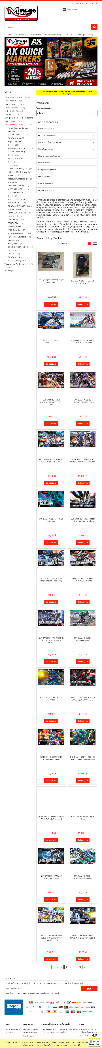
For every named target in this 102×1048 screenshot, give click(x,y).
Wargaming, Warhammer (16, 264)
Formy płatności (48, 1029)
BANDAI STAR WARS (17, 185)
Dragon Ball (13, 216)
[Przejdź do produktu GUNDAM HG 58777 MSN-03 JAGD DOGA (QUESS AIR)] (51, 800)
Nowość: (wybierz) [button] (45, 183)
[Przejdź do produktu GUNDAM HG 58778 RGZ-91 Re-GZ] (82, 800)
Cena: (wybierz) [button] (44, 176)
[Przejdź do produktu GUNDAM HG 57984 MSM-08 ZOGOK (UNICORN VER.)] (82, 681)
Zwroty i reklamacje (12, 1029)
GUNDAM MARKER (16, 138)
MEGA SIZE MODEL (16, 189)
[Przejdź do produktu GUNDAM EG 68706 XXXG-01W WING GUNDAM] (82, 324)
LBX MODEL (13, 219)
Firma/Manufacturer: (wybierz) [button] (50, 142)
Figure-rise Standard (17, 237)
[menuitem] (9, 34)
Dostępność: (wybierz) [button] (47, 169)
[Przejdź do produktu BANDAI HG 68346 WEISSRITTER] (51, 324)
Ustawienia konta (30, 1032)
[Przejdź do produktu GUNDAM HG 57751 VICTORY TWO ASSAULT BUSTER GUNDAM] (51, 622)
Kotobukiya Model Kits (18, 179)
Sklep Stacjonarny (86, 1035)
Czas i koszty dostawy (50, 1032)
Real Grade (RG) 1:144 (17, 148)
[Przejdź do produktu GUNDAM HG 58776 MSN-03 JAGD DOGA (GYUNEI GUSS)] (82, 741)
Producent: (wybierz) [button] (46, 135)
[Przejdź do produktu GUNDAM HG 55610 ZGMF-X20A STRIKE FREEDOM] (51, 443)
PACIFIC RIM (13, 223)
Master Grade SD (15, 134)
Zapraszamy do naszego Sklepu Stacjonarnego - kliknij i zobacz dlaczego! (67, 92)
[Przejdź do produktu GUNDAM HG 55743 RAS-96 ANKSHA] (51, 503)
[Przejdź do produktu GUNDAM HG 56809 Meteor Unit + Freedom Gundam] (82, 503)
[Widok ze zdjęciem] (89, 243)
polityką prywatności (50, 993)
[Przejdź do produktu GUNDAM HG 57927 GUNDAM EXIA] (82, 622)
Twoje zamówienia (30, 1029)
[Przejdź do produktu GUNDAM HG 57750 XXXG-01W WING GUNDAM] (82, 562)
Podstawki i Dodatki (16, 233)
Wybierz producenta (44, 108)
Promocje (9, 270)
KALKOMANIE (14, 230)
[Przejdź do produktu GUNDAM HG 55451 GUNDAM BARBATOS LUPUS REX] (51, 384)
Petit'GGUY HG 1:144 (17, 212)
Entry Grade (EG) (15, 165)
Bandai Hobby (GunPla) (15, 124)
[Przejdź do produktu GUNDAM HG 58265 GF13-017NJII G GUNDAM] (51, 741)
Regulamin (9, 1032)
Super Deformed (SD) (17, 168)
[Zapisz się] (89, 988)
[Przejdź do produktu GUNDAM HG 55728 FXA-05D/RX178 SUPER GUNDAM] (82, 443)
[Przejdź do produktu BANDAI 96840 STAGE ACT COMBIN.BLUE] (82, 265)
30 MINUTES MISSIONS (18, 247)
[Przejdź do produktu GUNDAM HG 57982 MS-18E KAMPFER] (51, 681)
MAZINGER (12, 182)
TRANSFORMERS (15, 226)
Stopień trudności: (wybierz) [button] (49, 156)
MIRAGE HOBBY (11, 107)
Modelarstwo (10, 100)
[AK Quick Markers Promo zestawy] (51, 61)
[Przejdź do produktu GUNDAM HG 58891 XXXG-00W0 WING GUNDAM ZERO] (82, 920)
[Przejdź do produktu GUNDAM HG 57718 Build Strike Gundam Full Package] (51, 562)
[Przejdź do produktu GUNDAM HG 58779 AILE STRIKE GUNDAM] (51, 860)
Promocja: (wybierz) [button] (46, 190)
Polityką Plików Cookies (67, 1042)
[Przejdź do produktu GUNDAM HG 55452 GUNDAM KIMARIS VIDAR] (82, 384)
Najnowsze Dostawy (13, 97)
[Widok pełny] (95, 243)
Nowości (8, 267)
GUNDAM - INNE (15, 257)
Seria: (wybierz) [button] (44, 163)
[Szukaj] (94, 27)
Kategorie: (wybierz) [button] (46, 128)
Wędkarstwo (10, 104)
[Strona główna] (21, 13)
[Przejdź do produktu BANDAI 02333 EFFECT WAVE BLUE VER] (51, 264)
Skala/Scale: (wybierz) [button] (46, 149)
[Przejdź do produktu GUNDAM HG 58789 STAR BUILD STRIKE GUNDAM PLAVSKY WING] (51, 920)
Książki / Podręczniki (17, 260)
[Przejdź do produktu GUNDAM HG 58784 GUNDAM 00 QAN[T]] (82, 860)
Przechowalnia (29, 1036)
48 (80, 967)
